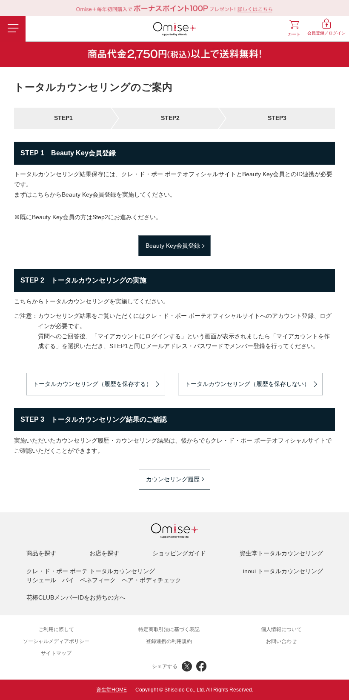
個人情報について (281, 629)
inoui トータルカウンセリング (283, 571)
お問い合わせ (281, 641)
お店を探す (104, 553)
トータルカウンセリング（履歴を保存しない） (247, 383)
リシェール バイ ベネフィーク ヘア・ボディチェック (103, 580)
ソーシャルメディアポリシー (56, 641)
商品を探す (41, 553)
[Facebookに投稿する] (201, 666)
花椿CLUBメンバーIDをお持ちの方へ (76, 597)
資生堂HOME (111, 690)
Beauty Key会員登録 (173, 245)
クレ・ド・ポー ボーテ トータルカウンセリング (90, 571)
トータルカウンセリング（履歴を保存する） (92, 383)
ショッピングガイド (179, 553)
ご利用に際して (56, 629)
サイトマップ (56, 653)
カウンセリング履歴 (173, 479)
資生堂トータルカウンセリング (281, 553)
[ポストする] (187, 666)
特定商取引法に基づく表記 (169, 629)
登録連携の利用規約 (169, 641)
